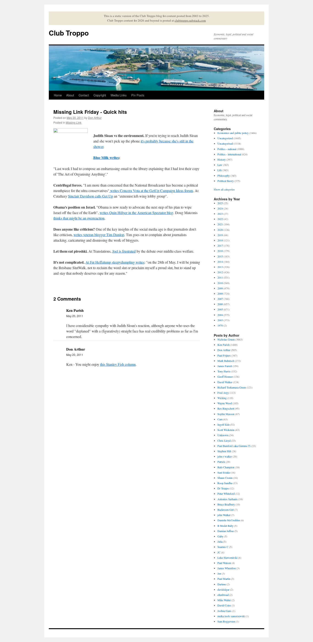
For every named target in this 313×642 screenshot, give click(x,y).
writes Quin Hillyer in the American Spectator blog (136, 212)
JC (218, 552)
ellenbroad (223, 595)
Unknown (222, 435)
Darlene (221, 584)
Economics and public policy (233, 133)
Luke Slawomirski (227, 557)
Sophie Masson (225, 414)
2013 (220, 267)
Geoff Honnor (225, 376)
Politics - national (226, 149)
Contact (84, 95)
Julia (219, 541)
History (221, 159)
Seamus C (222, 547)
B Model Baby (225, 526)
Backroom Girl (225, 509)
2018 (220, 240)
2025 (220, 203)
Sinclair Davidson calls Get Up (90, 196)
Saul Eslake (223, 472)
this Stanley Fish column (118, 364)
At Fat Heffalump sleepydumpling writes (114, 262)
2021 (220, 224)
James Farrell (224, 366)
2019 (220, 235)
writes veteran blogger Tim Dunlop (99, 234)
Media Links (119, 95)
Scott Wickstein (225, 430)
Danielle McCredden (228, 520)
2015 (220, 256)
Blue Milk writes (106, 157)
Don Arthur (95, 118)
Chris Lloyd (224, 440)
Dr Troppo (223, 488)
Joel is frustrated (124, 251)
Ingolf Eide (223, 424)
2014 (220, 261)
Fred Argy (223, 392)
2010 (220, 283)
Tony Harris (224, 371)
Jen (219, 573)
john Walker (224, 515)
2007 (220, 299)
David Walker (224, 382)
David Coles (224, 605)
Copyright (99, 95)
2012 (220, 272)
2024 (220, 208)
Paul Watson (224, 563)
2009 (220, 288)
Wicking (222, 398)
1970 (220, 325)
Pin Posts (137, 95)
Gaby (220, 536)
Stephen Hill (224, 451)
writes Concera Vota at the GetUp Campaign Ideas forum (151, 190)
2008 (220, 293)
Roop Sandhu (224, 483)
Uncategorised (225, 143)
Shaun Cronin (225, 478)
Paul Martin (223, 579)
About (70, 95)
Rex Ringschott (225, 408)
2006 (220, 304)
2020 (220, 230)
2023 (220, 213)
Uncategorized (225, 138)
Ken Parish (223, 344)
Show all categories (224, 189)
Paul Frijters (224, 355)
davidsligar (223, 589)
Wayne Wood (224, 403)
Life (219, 170)
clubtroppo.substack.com (190, 20)
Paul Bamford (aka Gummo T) (234, 446)
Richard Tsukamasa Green (231, 387)
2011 (220, 277)
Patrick (221, 461)
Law (219, 165)
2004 (220, 315)
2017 (220, 245)
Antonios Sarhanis (227, 499)
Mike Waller (224, 600)
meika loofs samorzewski (231, 616)
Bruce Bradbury (226, 504)
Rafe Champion (225, 467)
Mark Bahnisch (225, 361)
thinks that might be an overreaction (78, 218)
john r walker (224, 456)
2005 (220, 309)
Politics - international (229, 154)
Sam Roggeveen (226, 621)
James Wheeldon (226, 568)
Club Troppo (69, 33)
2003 (220, 320)
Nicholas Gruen (226, 339)
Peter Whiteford (226, 493)
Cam (219, 419)
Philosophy (223, 175)
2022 (220, 219)
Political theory (225, 181)
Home (58, 95)
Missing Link (73, 122)
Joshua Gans (224, 611)
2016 (220, 251)
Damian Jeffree (225, 531)
